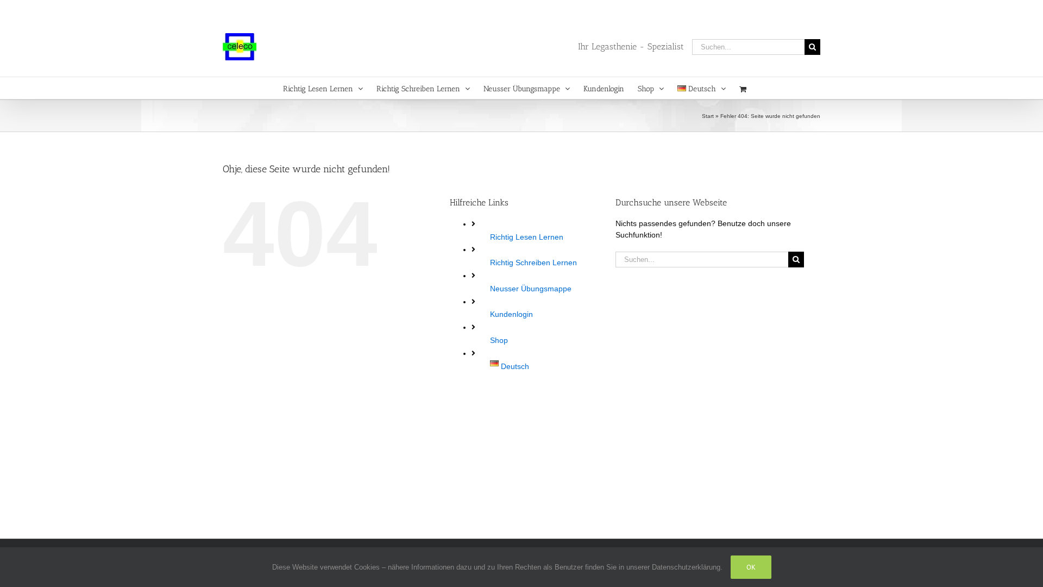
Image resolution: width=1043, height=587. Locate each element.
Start (708, 116)
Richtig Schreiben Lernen (533, 262)
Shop (499, 340)
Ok (751, 567)
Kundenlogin (511, 314)
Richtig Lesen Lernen (526, 237)
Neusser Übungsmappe (530, 288)
